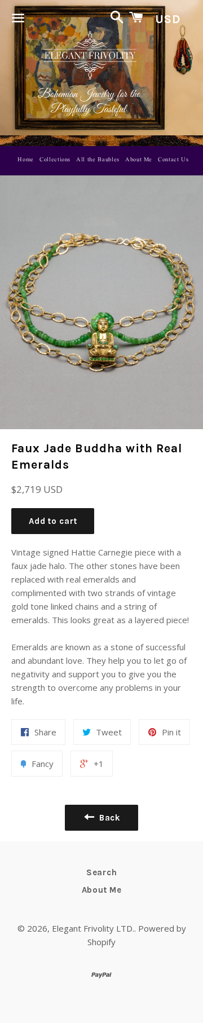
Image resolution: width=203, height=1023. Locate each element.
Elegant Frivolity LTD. (93, 928)
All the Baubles (98, 160)
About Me (138, 160)
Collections (54, 160)
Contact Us (173, 160)
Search (101, 872)
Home (25, 160)
